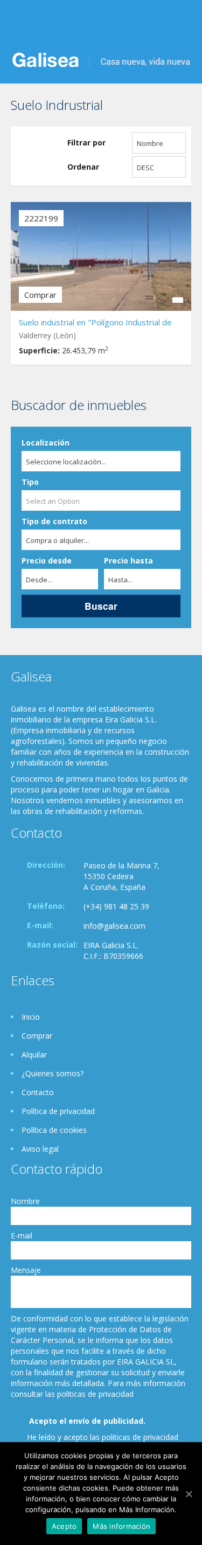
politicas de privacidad (140, 1437)
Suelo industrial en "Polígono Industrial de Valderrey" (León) (95, 323)
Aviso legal (40, 1149)
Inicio (31, 1017)
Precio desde (47, 560)
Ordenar (83, 167)
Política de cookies (54, 1130)
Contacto (38, 1092)
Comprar (37, 1036)
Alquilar (34, 1054)
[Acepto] (188, 1493)
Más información (121, 1526)
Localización (45, 442)
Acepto (64, 1526)
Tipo (30, 482)
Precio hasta (128, 560)
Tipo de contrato (54, 521)
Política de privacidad (58, 1111)
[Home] (101, 59)
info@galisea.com (114, 926)
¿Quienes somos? (52, 1073)
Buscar (101, 606)
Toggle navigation (20, 25)
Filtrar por (86, 142)
